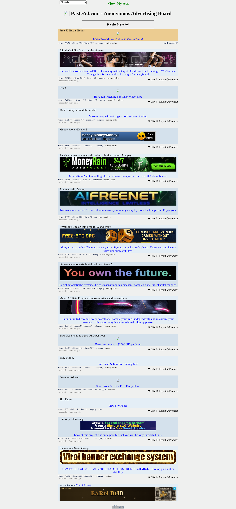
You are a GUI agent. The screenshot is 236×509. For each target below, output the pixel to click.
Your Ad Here (83, 485)
